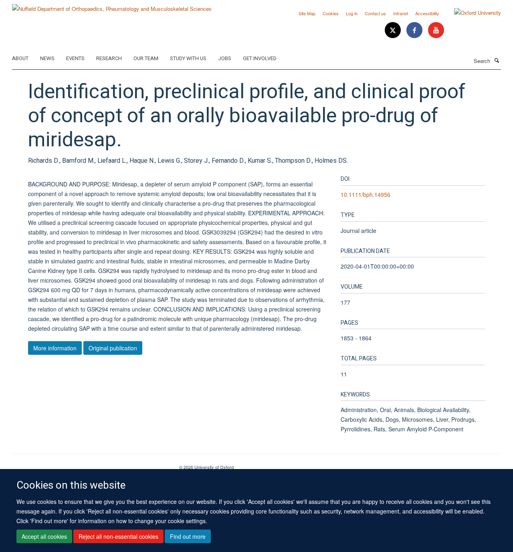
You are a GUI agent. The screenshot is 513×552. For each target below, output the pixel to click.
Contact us (375, 13)
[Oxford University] (471, 13)
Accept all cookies (44, 536)
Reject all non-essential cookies (118, 536)
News (47, 58)
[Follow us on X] (393, 30)
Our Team (145, 58)
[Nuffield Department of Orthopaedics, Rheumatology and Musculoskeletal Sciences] (112, 6)
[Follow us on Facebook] (415, 30)
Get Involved (260, 58)
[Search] (496, 60)
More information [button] (55, 348)
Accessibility (427, 13)
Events (75, 58)
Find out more (188, 536)
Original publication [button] (113, 348)
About (20, 58)
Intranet (400, 13)
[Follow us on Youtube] (436, 30)
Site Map (307, 13)
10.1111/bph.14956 (365, 194)
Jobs (224, 58)
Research (109, 58)
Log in (351, 13)
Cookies (331, 13)
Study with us (188, 58)
